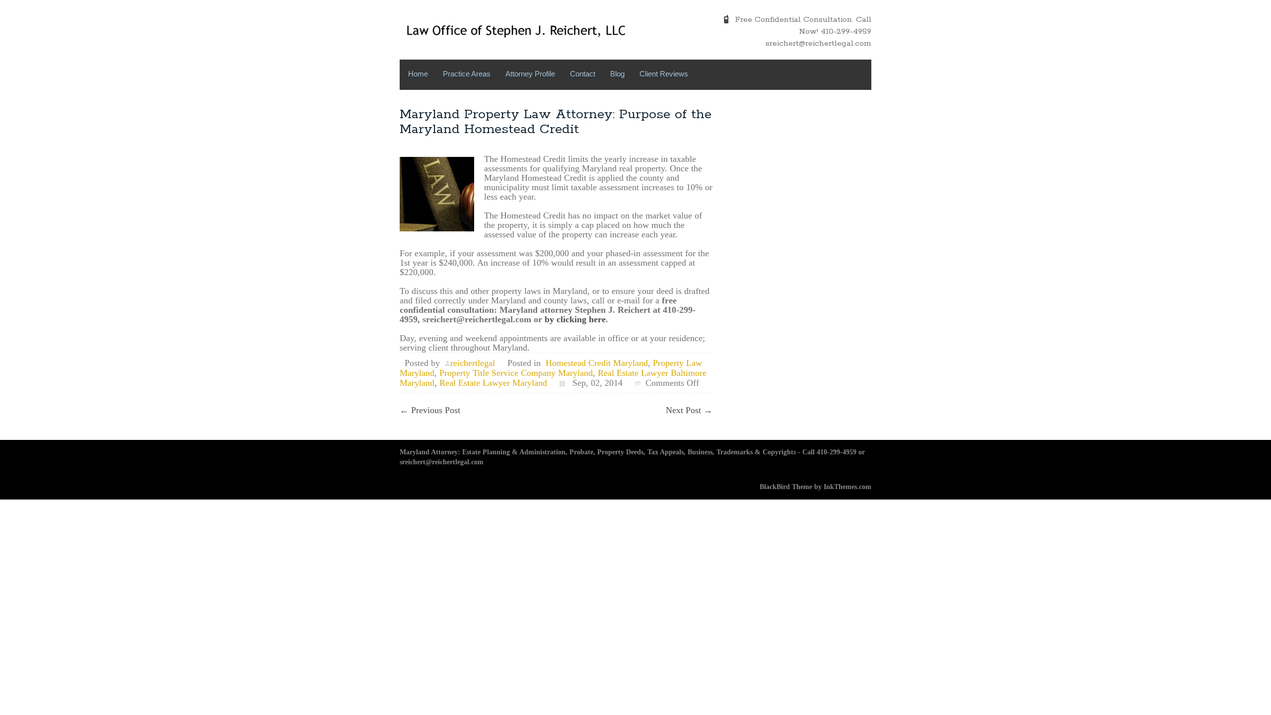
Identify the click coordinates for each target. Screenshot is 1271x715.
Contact (582, 74)
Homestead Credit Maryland (597, 363)
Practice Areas (467, 74)
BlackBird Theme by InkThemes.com (815, 487)
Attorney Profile (530, 74)
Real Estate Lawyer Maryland (493, 383)
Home (418, 74)
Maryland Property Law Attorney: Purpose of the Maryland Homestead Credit (555, 122)
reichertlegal (472, 363)
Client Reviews (663, 74)
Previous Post (430, 410)
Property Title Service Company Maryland (516, 373)
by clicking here (575, 319)
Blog (617, 74)
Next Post (689, 410)
